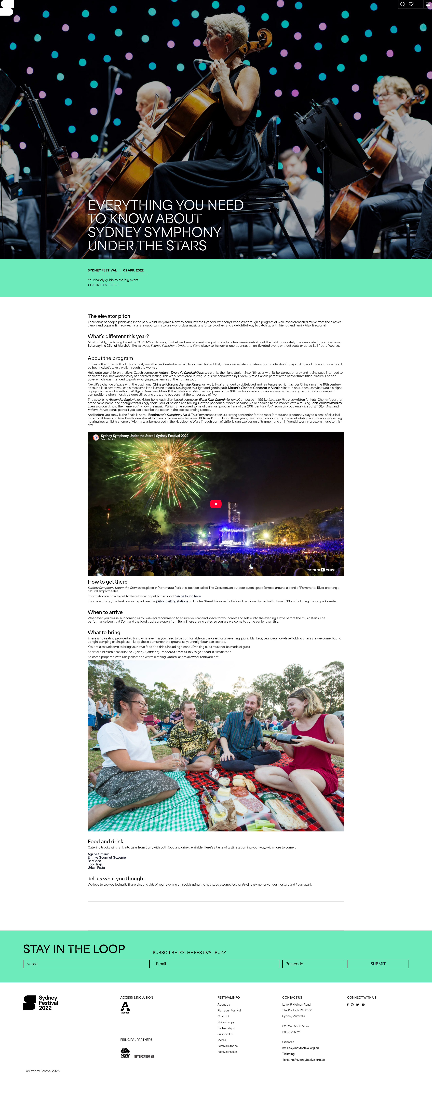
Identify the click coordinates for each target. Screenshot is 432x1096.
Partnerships (226, 1028)
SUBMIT (378, 964)
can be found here (188, 596)
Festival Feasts (227, 1051)
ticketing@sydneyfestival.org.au (303, 1059)
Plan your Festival (229, 1010)
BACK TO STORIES (103, 285)
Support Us (225, 1034)
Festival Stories (228, 1046)
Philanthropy (226, 1022)
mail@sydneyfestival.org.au (300, 1048)
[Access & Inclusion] (125, 1007)
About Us (224, 1004)
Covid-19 (223, 1016)
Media (222, 1040)
